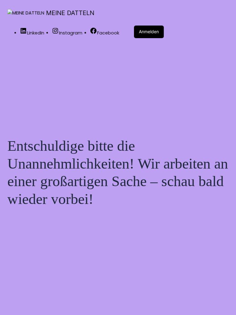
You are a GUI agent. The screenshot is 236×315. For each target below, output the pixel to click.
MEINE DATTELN (70, 13)
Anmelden (149, 31)
